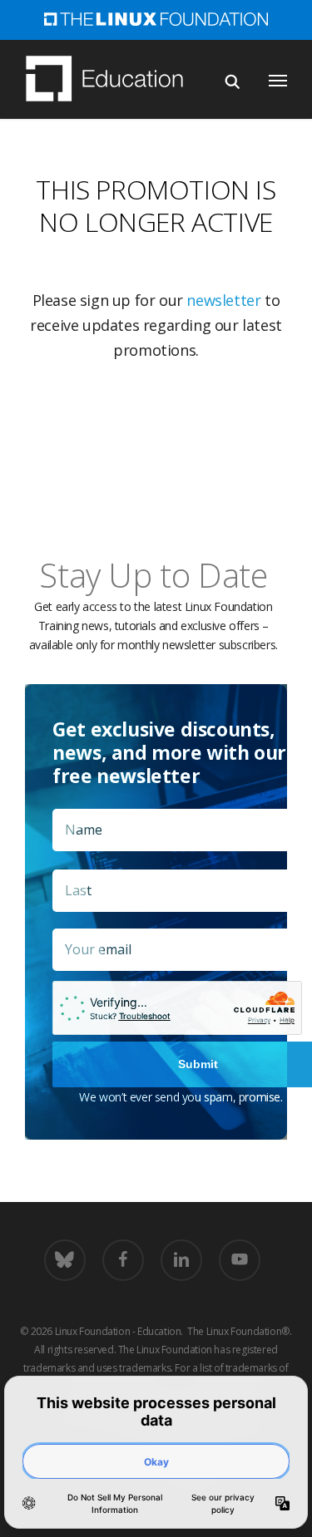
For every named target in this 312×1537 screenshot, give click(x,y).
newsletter (223, 300)
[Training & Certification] (112, 80)
